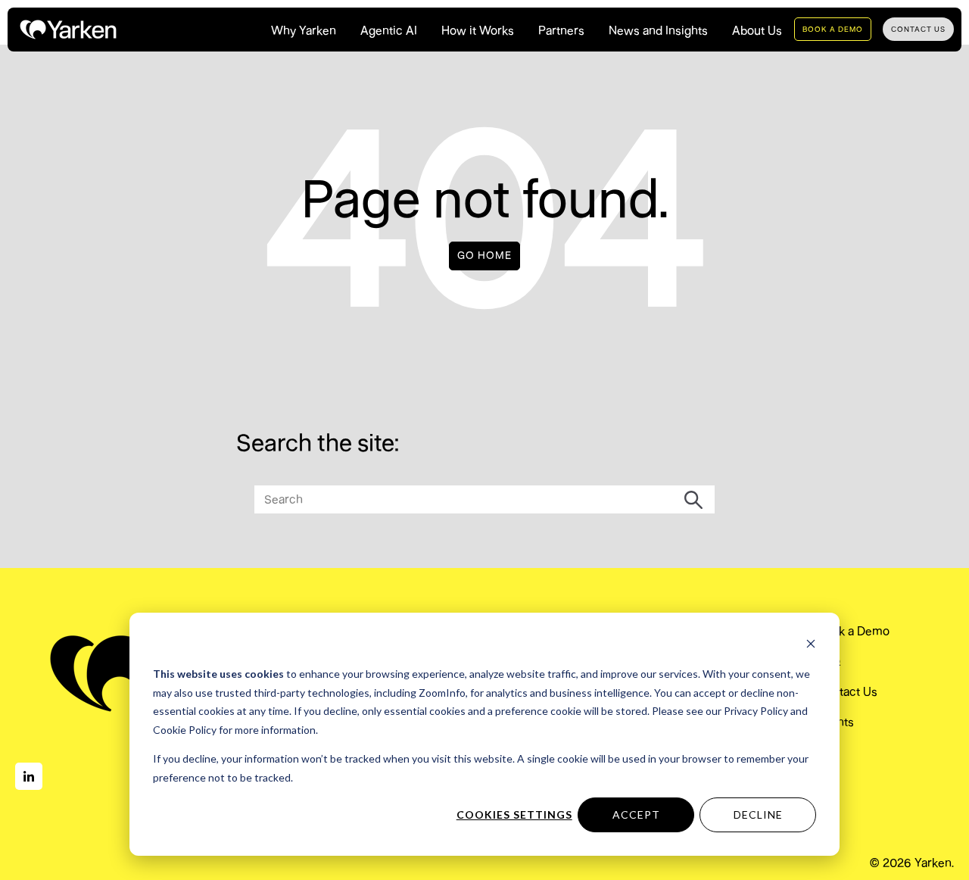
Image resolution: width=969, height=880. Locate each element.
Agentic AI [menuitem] (388, 30)
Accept (636, 814)
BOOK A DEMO (832, 29)
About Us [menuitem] (757, 30)
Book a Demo (854, 631)
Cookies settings (514, 814)
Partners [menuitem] (561, 30)
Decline (758, 814)
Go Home (484, 255)
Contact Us (847, 692)
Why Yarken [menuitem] (303, 30)
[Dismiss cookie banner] (810, 645)
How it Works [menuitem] (477, 30)
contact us (918, 29)
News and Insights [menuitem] (658, 30)
